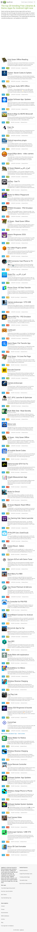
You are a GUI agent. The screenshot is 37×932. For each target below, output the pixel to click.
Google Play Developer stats (26, 873)
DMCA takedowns (5, 915)
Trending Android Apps (25, 877)
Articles (3, 919)
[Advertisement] (18, 37)
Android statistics (24, 870)
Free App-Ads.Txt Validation (7, 925)
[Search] (34, 2)
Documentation (4, 912)
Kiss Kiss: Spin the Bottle (7, 891)
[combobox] (27, 2)
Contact (3, 906)
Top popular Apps (23, 880)
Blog (2, 922)
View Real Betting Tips (6, 897)
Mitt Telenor (4, 894)
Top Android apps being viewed (8, 888)
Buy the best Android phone (26, 883)
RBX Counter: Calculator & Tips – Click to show (13, 733)
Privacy (2, 909)
